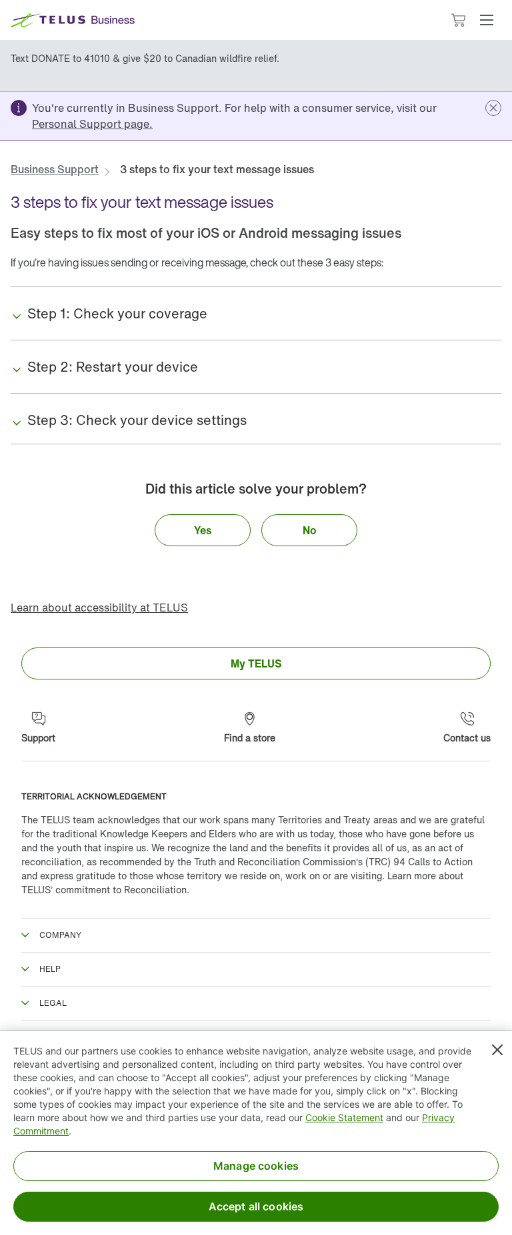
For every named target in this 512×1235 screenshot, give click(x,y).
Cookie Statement (344, 1117)
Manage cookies (256, 1165)
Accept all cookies (256, 1206)
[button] (486, 20)
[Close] (497, 1049)
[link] (92, 124)
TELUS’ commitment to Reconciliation (104, 890)
